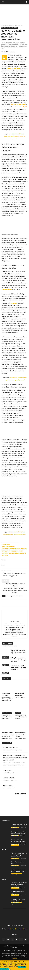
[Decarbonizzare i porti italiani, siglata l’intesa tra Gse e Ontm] (6, 671)
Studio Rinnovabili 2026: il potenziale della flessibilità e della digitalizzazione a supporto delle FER (15, 757)
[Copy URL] (25, 603)
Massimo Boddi (5, 51)
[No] (10, 969)
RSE (21, 596)
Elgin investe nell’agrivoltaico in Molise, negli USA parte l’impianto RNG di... (19, 855)
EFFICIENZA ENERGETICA (21, 732)
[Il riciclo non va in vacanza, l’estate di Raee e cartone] (8, 709)
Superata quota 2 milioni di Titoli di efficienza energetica (20, 736)
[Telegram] (21, 603)
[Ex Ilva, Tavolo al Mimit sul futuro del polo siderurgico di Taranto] (6, 663)
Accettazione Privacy (7, 570)
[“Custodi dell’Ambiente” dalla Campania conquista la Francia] (6, 656)
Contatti (20, 925)
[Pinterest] (10, 603)
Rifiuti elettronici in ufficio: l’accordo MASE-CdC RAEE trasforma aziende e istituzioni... (19, 841)
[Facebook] (3, 603)
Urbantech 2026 (7, 770)
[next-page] (5, 674)
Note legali (9, 945)
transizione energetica (18, 105)
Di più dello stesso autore (10, 646)
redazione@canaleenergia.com (18, 929)
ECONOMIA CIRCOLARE (7, 712)
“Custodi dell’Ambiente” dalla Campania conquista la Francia (18, 652)
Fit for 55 (17, 596)
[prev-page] (3, 674)
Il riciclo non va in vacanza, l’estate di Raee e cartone (6, 716)
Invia (5, 581)
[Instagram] (8, 939)
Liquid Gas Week (7, 785)
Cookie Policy (5, 969)
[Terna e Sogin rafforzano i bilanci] (21, 690)
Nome (3, 560)
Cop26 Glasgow (10, 596)
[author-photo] (14, 619)
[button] (2, 2)
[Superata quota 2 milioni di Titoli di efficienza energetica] (21, 729)
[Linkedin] (18, 603)
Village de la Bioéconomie (10, 747)
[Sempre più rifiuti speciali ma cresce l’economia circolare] (6, 834)
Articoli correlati (7, 643)
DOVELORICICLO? (15, 827)
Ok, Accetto (22, 967)
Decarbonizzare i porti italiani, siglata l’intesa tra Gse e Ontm (18, 667)
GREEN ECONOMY (6, 693)
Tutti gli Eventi (21, 794)
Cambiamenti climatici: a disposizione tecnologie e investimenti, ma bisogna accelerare (14, 136)
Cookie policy (17, 945)
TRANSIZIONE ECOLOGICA (17, 25)
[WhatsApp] (14, 603)
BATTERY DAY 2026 (8, 778)
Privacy (4, 945)
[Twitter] (7, 603)
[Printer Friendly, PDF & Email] (23, 543)
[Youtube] (25, 939)
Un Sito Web (14, 958)
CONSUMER (18, 712)
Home (2, 25)
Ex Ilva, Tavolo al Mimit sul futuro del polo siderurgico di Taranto (18, 660)
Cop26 (25, 107)
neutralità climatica (13, 69)
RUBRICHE (7, 25)
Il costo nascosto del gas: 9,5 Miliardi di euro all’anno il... (21, 716)
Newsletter (14, 947)
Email (3, 565)
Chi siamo (14, 925)
